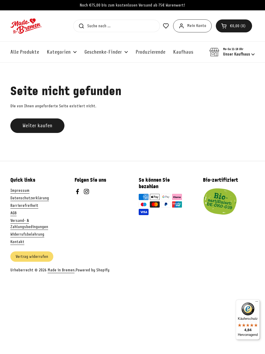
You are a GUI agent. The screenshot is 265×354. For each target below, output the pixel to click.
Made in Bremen (61, 270)
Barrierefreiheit (24, 205)
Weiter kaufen (37, 125)
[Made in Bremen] (26, 26)
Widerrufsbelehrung (27, 234)
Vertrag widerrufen (32, 256)
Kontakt (17, 241)
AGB (13, 213)
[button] (234, 25)
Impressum (20, 190)
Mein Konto (196, 25)
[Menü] (257, 303)
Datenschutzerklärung (29, 198)
